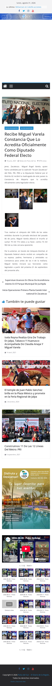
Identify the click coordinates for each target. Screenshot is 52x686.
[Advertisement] (26, 47)
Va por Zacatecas (26, 128)
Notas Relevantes (12, 128)
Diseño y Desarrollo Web (18, 681)
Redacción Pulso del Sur (27, 161)
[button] (29, 565)
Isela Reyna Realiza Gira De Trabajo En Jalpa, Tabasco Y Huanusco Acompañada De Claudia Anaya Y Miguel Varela (25, 342)
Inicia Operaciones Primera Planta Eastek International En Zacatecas (24, 292)
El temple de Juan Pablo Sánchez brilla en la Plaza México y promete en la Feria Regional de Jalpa (25, 393)
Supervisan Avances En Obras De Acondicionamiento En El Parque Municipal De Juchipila (27, 282)
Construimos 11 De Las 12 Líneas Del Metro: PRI (24, 447)
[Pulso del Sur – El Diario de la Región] (26, 15)
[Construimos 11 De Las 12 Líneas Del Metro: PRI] (26, 411)
